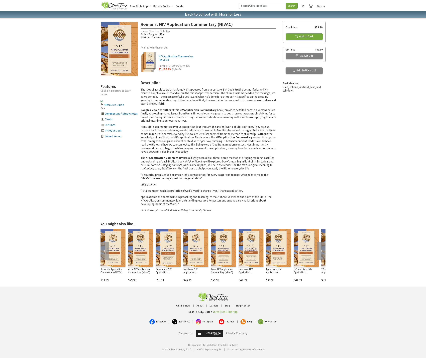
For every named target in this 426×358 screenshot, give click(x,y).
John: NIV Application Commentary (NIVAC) (111, 271)
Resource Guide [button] (114, 105)
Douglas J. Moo (157, 34)
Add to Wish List (306, 71)
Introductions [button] (113, 131)
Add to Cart (306, 37)
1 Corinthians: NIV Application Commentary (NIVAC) (305, 272)
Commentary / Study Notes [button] (121, 114)
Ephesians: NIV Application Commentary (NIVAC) (277, 272)
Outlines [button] (110, 125)
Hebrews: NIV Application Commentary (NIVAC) (250, 272)
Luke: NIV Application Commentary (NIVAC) (222, 271)
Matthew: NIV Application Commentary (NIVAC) (194, 272)
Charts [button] (108, 119)
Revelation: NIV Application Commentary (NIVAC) (167, 272)
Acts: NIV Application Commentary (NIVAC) (139, 271)
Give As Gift (306, 56)
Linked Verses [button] (113, 136)
